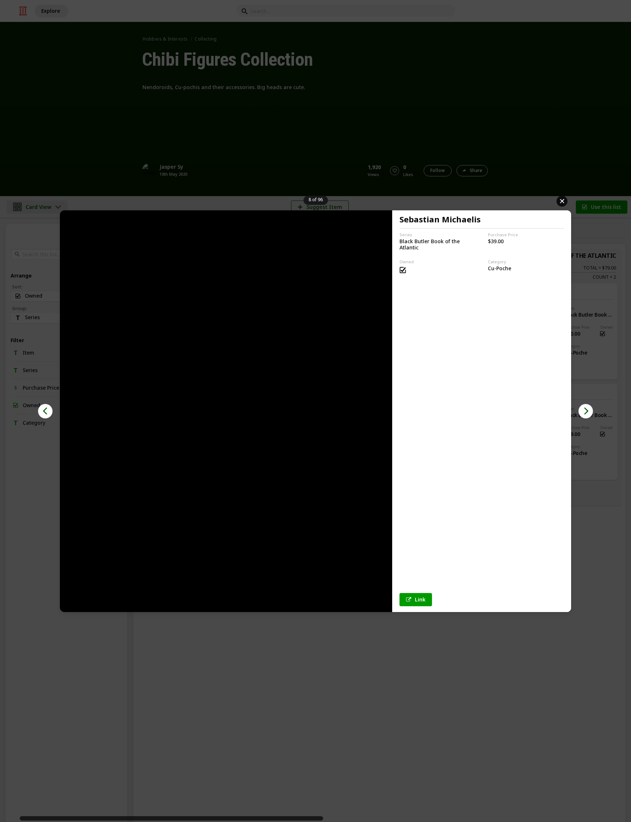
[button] (45, 411)
